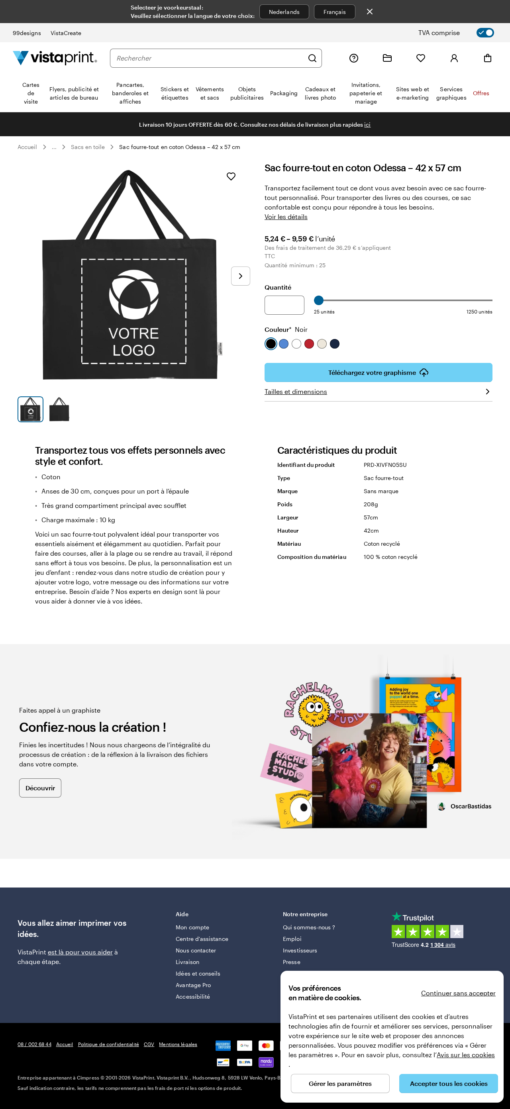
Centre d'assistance (202, 938)
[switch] (463, 32)
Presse (291, 961)
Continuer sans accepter (458, 993)
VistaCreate (66, 32)
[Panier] (487, 58)
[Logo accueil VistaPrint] (55, 58)
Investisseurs (300, 950)
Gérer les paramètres (340, 1083)
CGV (149, 1044)
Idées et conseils (198, 973)
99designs (27, 32)
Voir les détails (286, 216)
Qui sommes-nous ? (309, 927)
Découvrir (40, 788)
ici (367, 124)
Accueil (27, 146)
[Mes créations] (387, 58)
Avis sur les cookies (466, 1054)
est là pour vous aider (80, 952)
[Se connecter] (454, 58)
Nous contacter (196, 950)
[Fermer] (369, 11)
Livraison (187, 961)
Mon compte (192, 927)
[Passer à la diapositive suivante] (240, 276)
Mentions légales (178, 1044)
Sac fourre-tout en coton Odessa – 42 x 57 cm (179, 146)
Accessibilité (193, 996)
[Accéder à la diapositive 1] (30, 409)
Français (335, 11)
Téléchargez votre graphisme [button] (372, 372)
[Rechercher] (312, 58)
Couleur (286, 329)
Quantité (278, 287)
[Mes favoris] (420, 58)
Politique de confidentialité (108, 1044)
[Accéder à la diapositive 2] (60, 409)
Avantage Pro (193, 985)
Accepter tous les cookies (449, 1083)
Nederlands (284, 11)
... (54, 147)
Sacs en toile (88, 146)
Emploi (292, 938)
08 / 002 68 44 (34, 1044)
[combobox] (210, 58)
